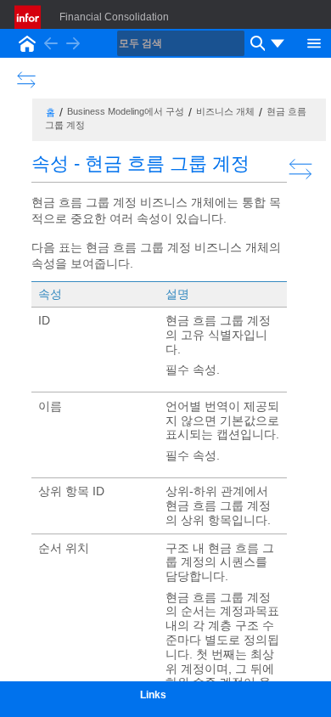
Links (153, 695)
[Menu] (314, 41)
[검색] (255, 43)
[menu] (277, 43)
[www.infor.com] (29, 17)
